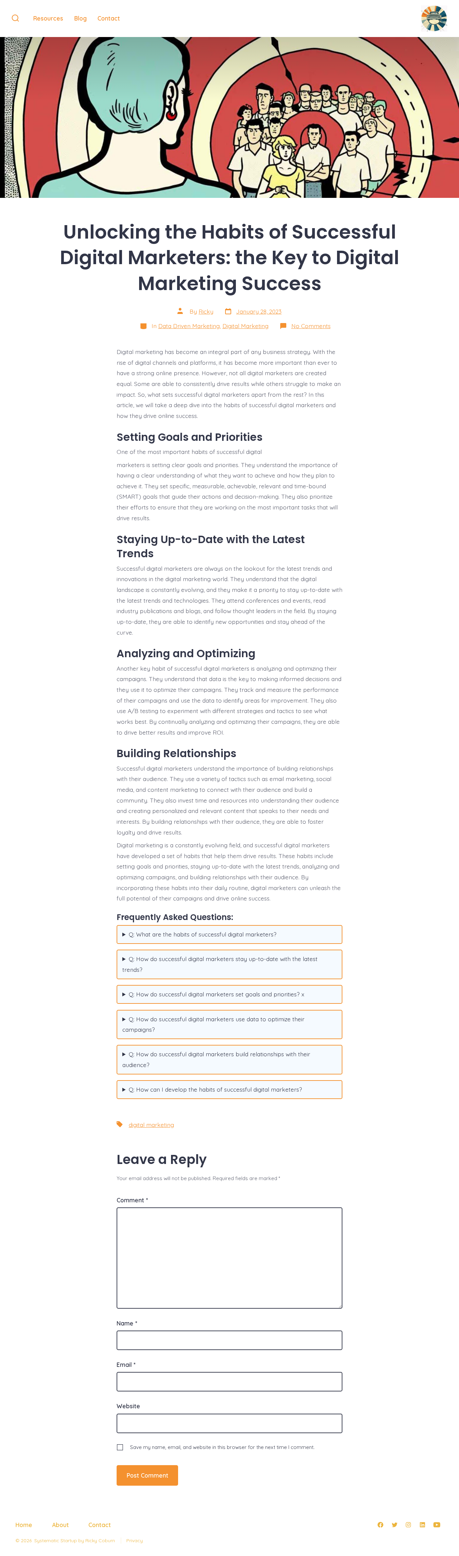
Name (127, 1323)
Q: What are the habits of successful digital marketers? (203, 934)
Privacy (134, 1540)
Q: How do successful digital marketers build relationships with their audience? (216, 1059)
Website (128, 1406)
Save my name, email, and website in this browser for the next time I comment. (222, 1447)
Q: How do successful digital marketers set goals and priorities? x (216, 994)
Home (23, 1524)
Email (126, 1364)
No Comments (311, 325)
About (60, 1524)
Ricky (206, 311)
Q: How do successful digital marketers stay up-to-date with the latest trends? (220, 964)
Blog (80, 18)
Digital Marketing (245, 325)
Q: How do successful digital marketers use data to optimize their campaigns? (213, 1024)
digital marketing (151, 1124)
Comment (132, 1200)
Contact (108, 18)
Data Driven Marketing (189, 325)
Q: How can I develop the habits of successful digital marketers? (215, 1089)
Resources (48, 18)
